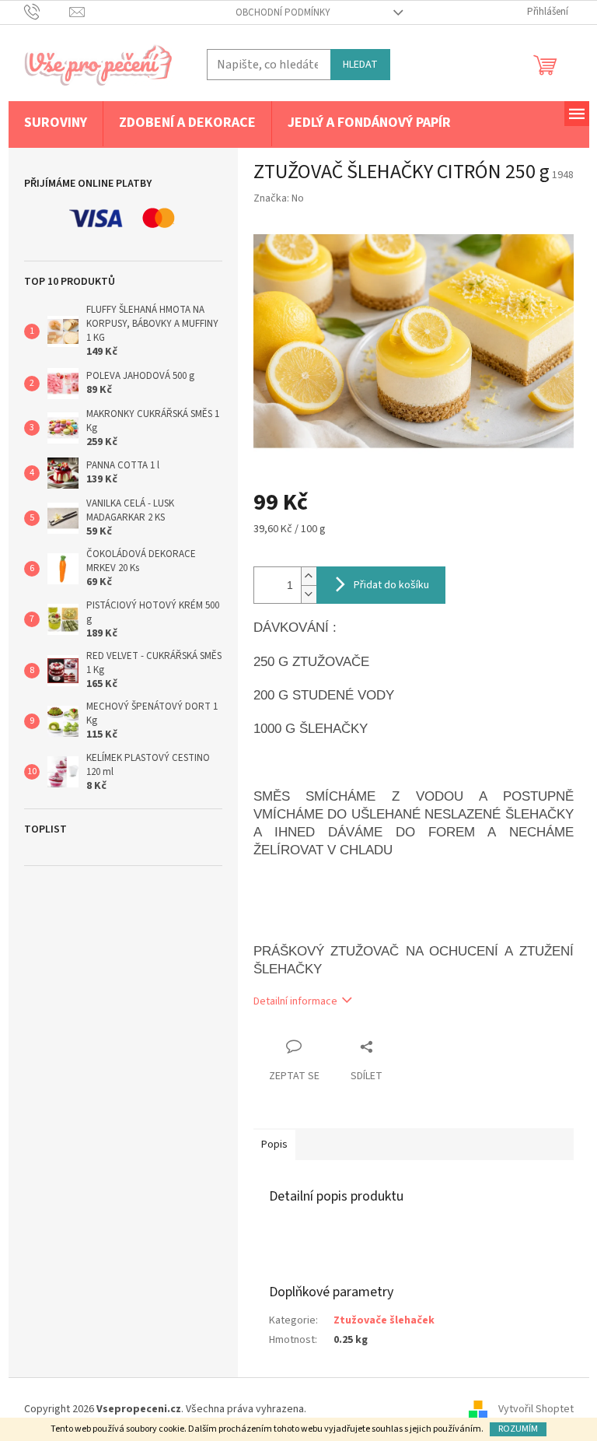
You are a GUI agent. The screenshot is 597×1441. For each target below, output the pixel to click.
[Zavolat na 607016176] (47, 12)
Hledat (360, 64)
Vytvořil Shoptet (536, 1409)
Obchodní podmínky (283, 12)
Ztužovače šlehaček (384, 1320)
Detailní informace (295, 1001)
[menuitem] (56, 123)
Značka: (278, 198)
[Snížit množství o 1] (308, 594)
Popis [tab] (274, 1144)
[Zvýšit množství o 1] (308, 576)
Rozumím (518, 1429)
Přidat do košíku (391, 585)
